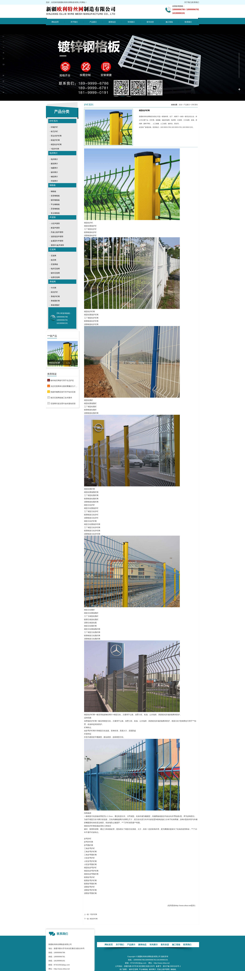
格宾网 (53, 260)
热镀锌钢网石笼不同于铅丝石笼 (63, 392)
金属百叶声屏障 (57, 241)
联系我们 (195, 2)
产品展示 (93, 22)
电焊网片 (54, 153)
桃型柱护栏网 (56, 144)
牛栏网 (53, 288)
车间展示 (131, 22)
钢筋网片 (54, 177)
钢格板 (53, 185)
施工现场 (169, 22)
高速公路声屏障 (57, 232)
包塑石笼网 (55, 277)
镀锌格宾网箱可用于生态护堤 (62, 380)
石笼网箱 (54, 264)
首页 (180, 105)
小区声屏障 (55, 223)
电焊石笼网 (55, 269)
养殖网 (53, 281)
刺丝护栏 (54, 292)
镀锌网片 (54, 172)
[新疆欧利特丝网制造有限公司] (86, 16)
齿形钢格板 (55, 196)
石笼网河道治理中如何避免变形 (63, 404)
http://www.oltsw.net (183, 905)
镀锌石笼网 (55, 273)
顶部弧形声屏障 (57, 236)
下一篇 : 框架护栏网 (90, 919)
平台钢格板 (55, 204)
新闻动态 (112, 22)
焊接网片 (54, 181)
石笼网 (53, 249)
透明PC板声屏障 (57, 245)
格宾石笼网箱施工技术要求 (61, 398)
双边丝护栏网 (56, 136)
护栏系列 (54, 121)
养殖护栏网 (55, 296)
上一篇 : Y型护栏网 (90, 914)
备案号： (159, 966)
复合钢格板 (55, 213)
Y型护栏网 (55, 149)
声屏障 (53, 217)
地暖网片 (54, 168)
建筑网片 (54, 164)
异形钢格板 (55, 209)
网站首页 (55, 22)
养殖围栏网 (55, 301)
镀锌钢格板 (55, 200)
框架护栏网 (55, 140)
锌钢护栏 (54, 127)
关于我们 (187, 2)
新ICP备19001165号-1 (172, 966)
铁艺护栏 (54, 131)
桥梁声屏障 (55, 228)
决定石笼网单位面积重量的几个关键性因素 (64, 386)
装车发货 (150, 22)
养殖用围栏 (55, 305)
